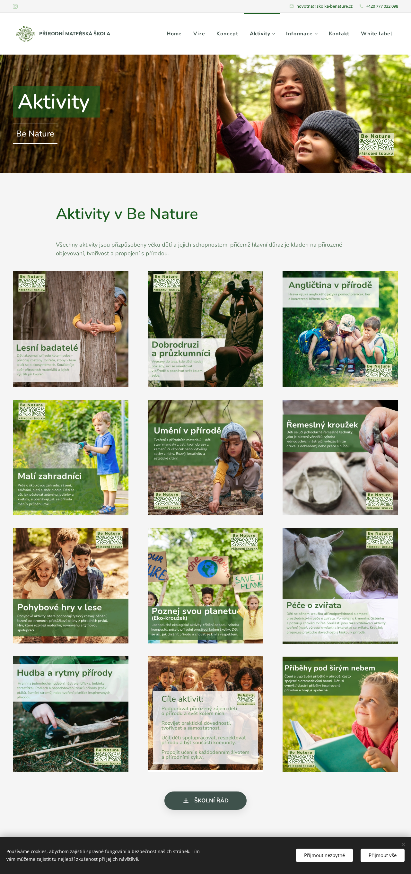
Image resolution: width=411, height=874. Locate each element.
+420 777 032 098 (382, 6)
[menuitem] (174, 34)
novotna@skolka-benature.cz (324, 6)
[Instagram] (15, 6)
